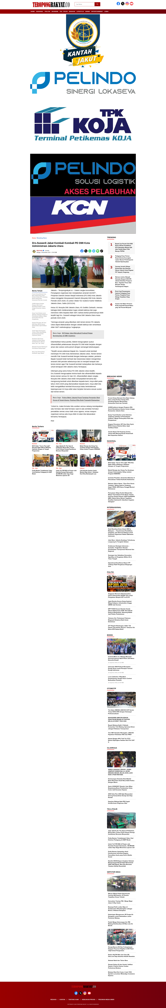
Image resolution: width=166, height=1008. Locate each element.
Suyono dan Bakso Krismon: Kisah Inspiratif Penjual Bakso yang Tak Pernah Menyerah (124, 305)
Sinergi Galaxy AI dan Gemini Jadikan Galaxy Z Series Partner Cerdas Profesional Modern (120, 966)
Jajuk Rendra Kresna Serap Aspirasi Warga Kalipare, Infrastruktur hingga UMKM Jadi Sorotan (120, 602)
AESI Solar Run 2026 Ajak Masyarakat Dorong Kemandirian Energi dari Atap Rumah (120, 795)
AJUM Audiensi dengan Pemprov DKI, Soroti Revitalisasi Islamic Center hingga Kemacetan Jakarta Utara (121, 409)
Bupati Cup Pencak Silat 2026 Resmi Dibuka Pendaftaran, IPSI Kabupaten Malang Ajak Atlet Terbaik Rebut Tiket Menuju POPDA (124, 247)
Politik (47, 11)
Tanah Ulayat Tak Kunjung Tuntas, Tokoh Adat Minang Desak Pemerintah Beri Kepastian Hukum (120, 433)
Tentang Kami (73, 999)
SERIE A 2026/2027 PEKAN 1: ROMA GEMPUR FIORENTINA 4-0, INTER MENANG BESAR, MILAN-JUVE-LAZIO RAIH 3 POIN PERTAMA (120, 772)
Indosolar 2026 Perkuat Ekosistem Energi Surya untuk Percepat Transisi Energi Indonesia (120, 668)
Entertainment (97, 11)
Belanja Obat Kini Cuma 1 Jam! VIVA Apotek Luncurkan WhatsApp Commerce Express (121, 973)
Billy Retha (40, 250)
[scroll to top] (159, 1005)
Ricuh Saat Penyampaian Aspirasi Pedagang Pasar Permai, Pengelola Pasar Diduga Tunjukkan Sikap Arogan (122, 295)
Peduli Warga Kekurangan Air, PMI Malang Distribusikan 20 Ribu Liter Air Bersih (120, 923)
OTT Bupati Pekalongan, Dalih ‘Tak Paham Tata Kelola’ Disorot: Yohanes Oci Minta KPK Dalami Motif (121, 627)
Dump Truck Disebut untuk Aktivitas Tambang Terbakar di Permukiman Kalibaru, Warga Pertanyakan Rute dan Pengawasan (120, 417)
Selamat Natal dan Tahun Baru (118, 960)
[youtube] (132, 5)
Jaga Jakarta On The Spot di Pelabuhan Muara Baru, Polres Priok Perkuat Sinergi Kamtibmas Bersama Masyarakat (121, 832)
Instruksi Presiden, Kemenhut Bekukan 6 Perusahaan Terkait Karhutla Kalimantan (121, 478)
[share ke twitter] (86, 252)
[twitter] (123, 5)
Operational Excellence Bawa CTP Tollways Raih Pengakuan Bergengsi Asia (120, 564)
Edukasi (72, 11)
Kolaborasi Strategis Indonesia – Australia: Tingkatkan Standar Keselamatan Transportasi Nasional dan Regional (121, 548)
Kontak (62, 999)
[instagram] (127, 5)
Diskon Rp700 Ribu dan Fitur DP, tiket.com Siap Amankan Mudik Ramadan (121, 955)
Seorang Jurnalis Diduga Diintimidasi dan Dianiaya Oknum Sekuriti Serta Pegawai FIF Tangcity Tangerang (124, 269)
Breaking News (42, 238)
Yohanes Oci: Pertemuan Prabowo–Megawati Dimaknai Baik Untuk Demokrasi (119, 619)
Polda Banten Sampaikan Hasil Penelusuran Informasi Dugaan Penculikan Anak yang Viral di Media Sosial (120, 854)
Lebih (106, 11)
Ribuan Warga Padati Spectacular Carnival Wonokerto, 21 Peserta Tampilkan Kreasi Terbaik (119, 895)
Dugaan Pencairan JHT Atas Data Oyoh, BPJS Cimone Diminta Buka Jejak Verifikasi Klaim (121, 425)
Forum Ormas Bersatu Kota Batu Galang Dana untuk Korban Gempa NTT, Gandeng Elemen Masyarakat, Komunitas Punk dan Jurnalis (121, 400)
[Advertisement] (121, 342)
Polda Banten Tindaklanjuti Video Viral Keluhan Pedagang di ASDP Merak (120, 839)
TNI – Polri (64, 11)
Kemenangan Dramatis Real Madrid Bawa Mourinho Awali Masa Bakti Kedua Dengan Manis (121, 780)
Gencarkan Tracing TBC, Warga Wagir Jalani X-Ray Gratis (120, 902)
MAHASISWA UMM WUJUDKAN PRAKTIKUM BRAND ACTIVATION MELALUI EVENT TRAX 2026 (119, 719)
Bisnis (87, 11)
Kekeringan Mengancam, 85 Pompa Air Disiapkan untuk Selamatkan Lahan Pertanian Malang (120, 916)
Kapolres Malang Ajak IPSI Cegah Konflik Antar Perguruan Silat (119, 802)
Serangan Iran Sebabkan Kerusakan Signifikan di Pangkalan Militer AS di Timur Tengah (120, 557)
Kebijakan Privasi (88, 999)
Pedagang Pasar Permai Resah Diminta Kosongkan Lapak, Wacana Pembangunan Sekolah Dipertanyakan (124, 258)
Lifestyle (80, 11)
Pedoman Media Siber (106, 999)
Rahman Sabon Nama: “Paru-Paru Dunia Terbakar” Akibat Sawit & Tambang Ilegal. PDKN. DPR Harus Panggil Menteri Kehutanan (121, 486)
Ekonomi (55, 11)
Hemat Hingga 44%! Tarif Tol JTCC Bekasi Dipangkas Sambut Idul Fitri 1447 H (121, 740)
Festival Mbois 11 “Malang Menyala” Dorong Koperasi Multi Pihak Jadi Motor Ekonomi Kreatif (121, 658)
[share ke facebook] (82, 252)
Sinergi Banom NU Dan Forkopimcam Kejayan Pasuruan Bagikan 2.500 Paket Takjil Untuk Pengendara (121, 948)
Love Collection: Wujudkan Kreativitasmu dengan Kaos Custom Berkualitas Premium (120, 678)
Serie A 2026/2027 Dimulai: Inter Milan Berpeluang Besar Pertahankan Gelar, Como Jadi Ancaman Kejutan (120, 788)
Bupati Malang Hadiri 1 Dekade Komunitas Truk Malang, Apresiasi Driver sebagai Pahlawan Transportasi (121, 726)
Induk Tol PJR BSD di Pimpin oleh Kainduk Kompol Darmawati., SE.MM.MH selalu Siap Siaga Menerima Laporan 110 (121, 845)
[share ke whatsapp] (90, 252)
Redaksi (53, 999)
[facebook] (119, 5)
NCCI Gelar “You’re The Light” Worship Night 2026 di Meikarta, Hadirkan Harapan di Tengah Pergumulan (121, 464)
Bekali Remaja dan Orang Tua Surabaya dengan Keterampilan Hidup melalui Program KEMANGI (121, 471)
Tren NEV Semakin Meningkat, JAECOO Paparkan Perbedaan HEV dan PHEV (121, 733)
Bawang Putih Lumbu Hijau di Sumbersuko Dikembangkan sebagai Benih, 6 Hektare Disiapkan (120, 908)
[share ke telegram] (94, 252)
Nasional (39, 11)
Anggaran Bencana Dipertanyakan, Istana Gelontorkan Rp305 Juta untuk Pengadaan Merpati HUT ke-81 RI (120, 595)
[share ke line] (98, 252)
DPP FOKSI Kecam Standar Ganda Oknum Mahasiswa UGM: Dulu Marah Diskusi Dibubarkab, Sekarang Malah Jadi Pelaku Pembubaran (120, 611)
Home (33, 11)
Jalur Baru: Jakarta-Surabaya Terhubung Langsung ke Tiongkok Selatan (121, 541)
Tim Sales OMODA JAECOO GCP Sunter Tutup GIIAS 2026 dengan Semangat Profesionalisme (121, 711)
